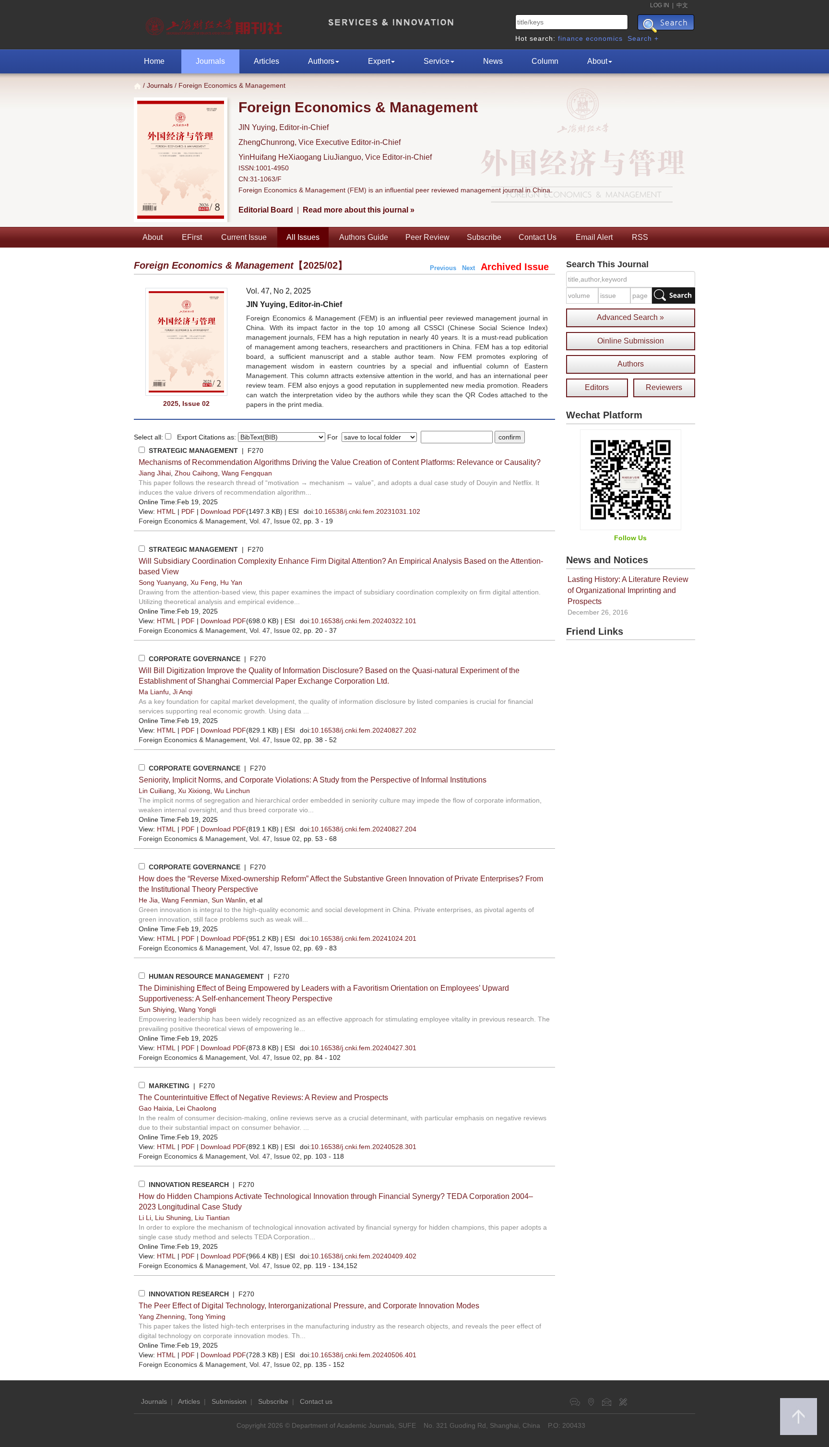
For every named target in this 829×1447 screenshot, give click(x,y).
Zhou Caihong (196, 473)
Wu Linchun (232, 791)
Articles (266, 61)
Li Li (145, 1218)
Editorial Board (265, 210)
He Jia (148, 900)
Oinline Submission (630, 341)
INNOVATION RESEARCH (189, 1184)
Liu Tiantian (212, 1218)
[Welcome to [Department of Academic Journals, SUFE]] (215, 24)
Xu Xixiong (194, 791)
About (597, 61)
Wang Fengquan (247, 473)
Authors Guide (363, 237)
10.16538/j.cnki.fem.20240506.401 (363, 1355)
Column (545, 61)
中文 (682, 5)
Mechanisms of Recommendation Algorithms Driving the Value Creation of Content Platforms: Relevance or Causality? (340, 462)
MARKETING (169, 1086)
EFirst (192, 237)
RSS (640, 237)
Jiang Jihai (155, 473)
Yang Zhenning (162, 1316)
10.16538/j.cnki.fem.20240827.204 (363, 829)
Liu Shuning (173, 1218)
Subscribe (484, 237)
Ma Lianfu (154, 692)
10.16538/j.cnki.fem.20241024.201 (363, 938)
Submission (229, 1401)
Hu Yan (231, 582)
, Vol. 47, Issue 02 (219, 521)
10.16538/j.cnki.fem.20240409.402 (363, 1256)
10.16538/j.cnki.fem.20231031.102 (367, 511)
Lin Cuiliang (156, 791)
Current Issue (244, 237)
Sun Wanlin (229, 900)
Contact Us (538, 237)
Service (437, 61)
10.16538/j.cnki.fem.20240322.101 (363, 621)
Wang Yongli (197, 1009)
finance (570, 38)
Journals (210, 61)
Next (468, 268)
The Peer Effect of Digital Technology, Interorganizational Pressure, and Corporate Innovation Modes (309, 1306)
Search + (643, 38)
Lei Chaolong (196, 1108)
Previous (443, 268)
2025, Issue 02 (186, 403)
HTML (166, 511)
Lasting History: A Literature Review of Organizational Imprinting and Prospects (628, 590)
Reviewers (664, 387)
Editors (597, 387)
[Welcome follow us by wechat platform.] (630, 479)
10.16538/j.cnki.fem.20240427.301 (363, 1048)
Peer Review (427, 237)
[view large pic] (186, 342)
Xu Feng (203, 582)
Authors (321, 61)
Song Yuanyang (163, 582)
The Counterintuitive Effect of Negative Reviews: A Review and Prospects (263, 1097)
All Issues (303, 237)
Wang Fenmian (185, 900)
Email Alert (594, 237)
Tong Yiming (207, 1316)
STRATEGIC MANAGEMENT (193, 450)
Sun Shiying (157, 1009)
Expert (379, 61)
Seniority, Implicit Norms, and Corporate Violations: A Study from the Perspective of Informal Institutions (312, 780)
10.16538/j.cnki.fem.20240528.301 (363, 1146)
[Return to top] (798, 1416)
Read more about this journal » (358, 210)
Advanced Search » (630, 317)
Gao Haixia (155, 1108)
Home (154, 61)
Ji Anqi (182, 692)
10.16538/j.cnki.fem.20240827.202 (363, 730)
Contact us (316, 1401)
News (493, 61)
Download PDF (223, 511)
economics (604, 38)
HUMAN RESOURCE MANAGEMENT (206, 976)
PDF (188, 511)
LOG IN (659, 5)
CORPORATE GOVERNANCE (194, 659)
